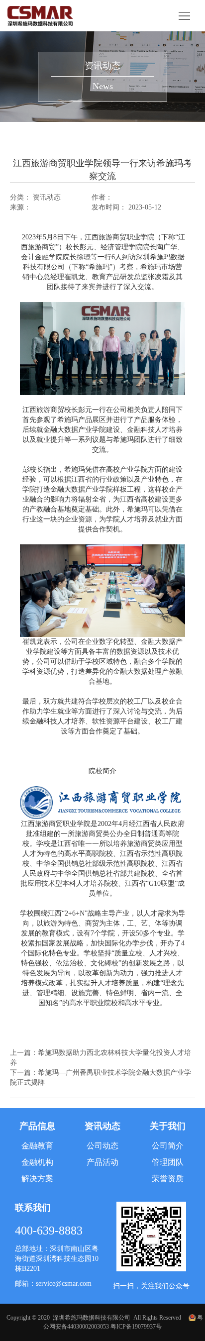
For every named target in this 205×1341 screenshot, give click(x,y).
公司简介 (168, 1145)
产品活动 (102, 1162)
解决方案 (37, 1178)
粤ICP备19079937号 (136, 1326)
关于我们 (168, 1126)
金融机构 (37, 1162)
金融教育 (37, 1145)
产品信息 (37, 1126)
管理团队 (168, 1162)
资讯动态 (102, 1126)
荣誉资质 (168, 1178)
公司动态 (102, 1145)
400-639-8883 (49, 1230)
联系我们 (33, 1208)
